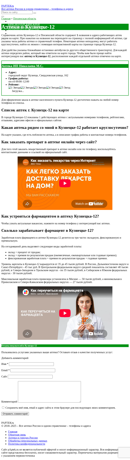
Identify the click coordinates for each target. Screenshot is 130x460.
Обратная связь (17, 434)
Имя (4, 364)
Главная (12, 431)
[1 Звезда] (14, 87)
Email (5, 370)
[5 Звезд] (64, 87)
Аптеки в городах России (23, 437)
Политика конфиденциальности (26, 443)
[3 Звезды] (40, 87)
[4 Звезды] (52, 87)
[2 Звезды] (27, 87)
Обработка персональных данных (27, 440)
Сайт (4, 376)
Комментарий (9, 401)
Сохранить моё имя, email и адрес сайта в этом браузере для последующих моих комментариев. (60, 407)
